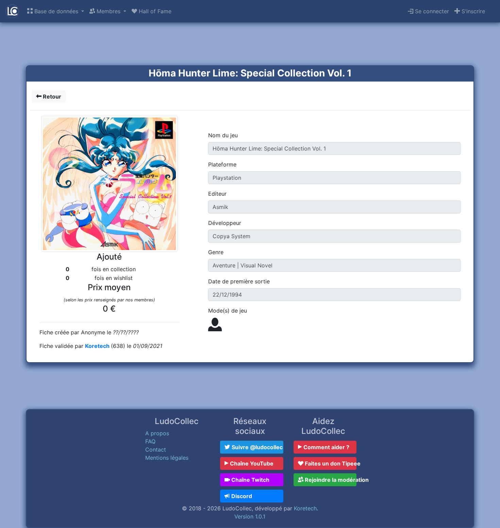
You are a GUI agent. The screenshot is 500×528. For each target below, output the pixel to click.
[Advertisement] (250, 44)
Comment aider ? (325, 447)
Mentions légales (166, 457)
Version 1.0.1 (249, 516)
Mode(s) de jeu (227, 310)
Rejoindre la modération (330, 479)
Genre (215, 252)
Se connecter (431, 11)
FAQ (150, 441)
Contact (155, 449)
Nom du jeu (223, 135)
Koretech (98, 345)
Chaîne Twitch (249, 479)
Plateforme (222, 164)
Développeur (224, 222)
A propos (157, 433)
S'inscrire (472, 11)
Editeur (217, 193)
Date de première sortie (239, 281)
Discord (241, 496)
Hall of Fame (154, 11)
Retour (51, 96)
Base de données (56, 11)
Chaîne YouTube (251, 463)
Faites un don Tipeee (330, 463)
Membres (108, 11)
